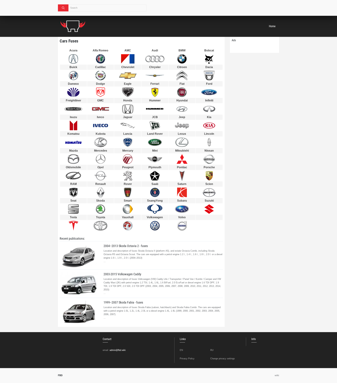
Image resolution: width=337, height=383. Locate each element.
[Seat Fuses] (73, 209)
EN (181, 350)
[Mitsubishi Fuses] (182, 159)
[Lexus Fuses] (182, 142)
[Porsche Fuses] (209, 176)
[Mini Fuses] (155, 159)
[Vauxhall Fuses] (127, 226)
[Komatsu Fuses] (73, 142)
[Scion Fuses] (209, 192)
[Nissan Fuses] (209, 159)
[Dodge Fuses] (100, 92)
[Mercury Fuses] (127, 159)
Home (272, 26)
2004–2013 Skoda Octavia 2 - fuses (126, 246)
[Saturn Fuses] (182, 192)
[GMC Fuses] (100, 109)
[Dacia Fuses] (209, 75)
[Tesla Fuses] (73, 226)
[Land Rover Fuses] (155, 142)
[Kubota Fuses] (100, 142)
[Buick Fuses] (73, 75)
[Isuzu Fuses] (73, 125)
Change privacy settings (222, 358)
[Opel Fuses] (100, 176)
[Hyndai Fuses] (182, 109)
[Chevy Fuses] (127, 75)
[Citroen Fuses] (182, 75)
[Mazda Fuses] (73, 159)
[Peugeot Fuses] (127, 176)
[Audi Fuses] (155, 58)
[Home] (73, 26)
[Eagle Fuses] (127, 92)
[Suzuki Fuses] (209, 209)
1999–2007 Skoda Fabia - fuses (123, 302)
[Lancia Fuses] (127, 142)
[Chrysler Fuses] (155, 75)
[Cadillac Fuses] (100, 75)
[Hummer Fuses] (155, 109)
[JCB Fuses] (155, 125)
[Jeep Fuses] (182, 125)
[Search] (63, 7)
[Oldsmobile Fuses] (73, 175)
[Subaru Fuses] (182, 209)
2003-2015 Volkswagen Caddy (122, 274)
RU (211, 350)
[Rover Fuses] (127, 192)
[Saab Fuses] (155, 192)
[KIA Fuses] (209, 125)
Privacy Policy (187, 358)
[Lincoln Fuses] (209, 142)
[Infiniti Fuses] (209, 109)
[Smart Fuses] (127, 209)
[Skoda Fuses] (100, 209)
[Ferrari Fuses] (155, 92)
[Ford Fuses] (209, 92)
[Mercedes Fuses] (100, 159)
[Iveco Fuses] (100, 125)
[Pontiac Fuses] (182, 176)
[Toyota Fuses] (100, 226)
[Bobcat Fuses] (209, 59)
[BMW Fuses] (182, 59)
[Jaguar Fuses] (127, 125)
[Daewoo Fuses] (73, 92)
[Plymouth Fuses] (155, 176)
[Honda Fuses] (127, 109)
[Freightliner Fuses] (73, 109)
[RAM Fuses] (73, 192)
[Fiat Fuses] (182, 92)
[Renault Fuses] (100, 192)
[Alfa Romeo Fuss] (100, 59)
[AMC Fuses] (127, 59)
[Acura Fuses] (73, 59)
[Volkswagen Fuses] (155, 226)
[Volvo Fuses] (182, 226)
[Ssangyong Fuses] (155, 209)
